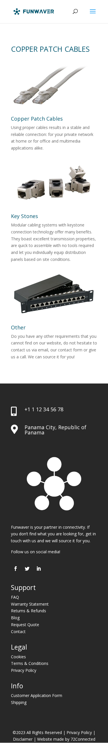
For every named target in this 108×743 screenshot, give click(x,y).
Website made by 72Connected (66, 739)
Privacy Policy (23, 670)
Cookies (18, 656)
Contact (18, 631)
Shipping (18, 702)
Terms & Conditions (29, 663)
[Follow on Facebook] (15, 568)
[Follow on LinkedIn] (38, 568)
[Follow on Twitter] (27, 568)
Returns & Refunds (28, 610)
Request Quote (25, 624)
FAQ (15, 597)
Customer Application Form (36, 695)
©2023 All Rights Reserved (37, 732)
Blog (15, 617)
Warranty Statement (30, 604)
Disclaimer (23, 739)
